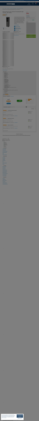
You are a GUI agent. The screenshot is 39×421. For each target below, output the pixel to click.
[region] (12, 417)
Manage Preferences (20, 418)
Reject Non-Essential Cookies (20, 416)
